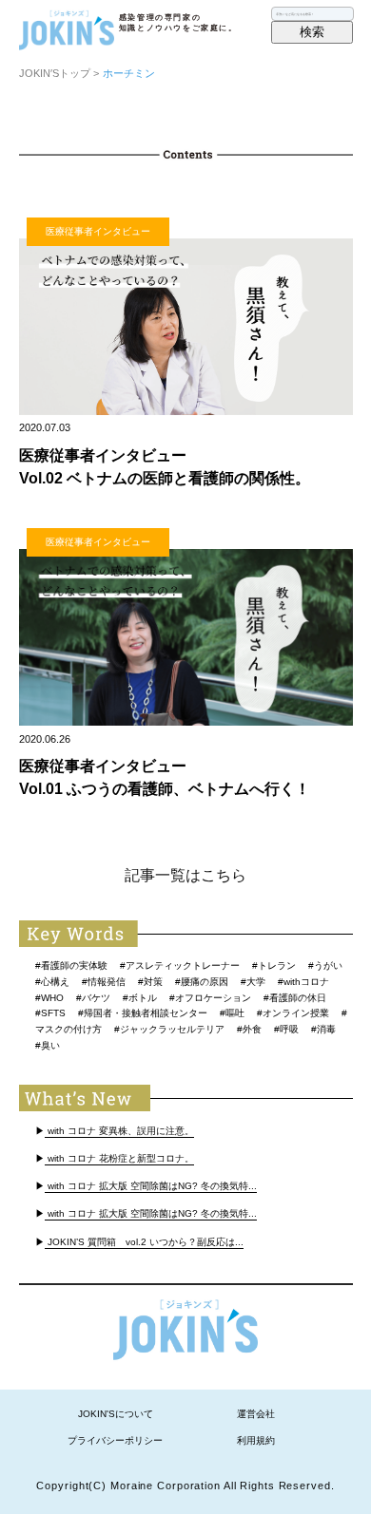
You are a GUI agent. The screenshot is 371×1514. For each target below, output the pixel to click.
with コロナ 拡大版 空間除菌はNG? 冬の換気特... (151, 1186)
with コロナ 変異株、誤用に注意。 (119, 1131)
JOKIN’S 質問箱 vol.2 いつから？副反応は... (144, 1242)
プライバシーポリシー (115, 1440)
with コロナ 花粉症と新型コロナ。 (119, 1158)
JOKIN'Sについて (115, 1414)
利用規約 (256, 1440)
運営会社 (256, 1414)
